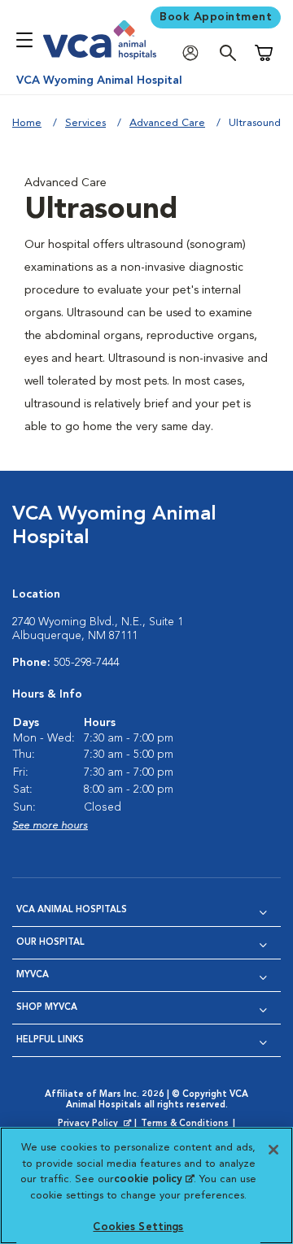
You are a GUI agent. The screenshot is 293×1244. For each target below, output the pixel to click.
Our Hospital (50, 942)
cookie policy (154, 1179)
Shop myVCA (46, 1007)
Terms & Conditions (185, 1124)
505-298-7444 (86, 662)
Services (85, 123)
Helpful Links (50, 1040)
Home (27, 123)
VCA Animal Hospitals (71, 910)
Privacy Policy (96, 1124)
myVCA (32, 975)
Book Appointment (216, 17)
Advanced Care (167, 123)
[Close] (273, 1150)
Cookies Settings (138, 1227)
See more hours (50, 825)
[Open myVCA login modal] (194, 53)
